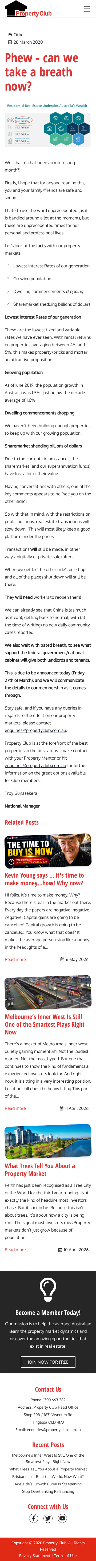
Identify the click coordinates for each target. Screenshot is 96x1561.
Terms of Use (65, 1555)
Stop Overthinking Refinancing (48, 1491)
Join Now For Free (48, 1362)
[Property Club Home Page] (28, 8)
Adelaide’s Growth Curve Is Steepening (48, 1484)
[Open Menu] (87, 9)
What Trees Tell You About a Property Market (48, 1469)
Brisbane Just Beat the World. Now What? (48, 1476)
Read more (15, 959)
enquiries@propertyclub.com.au (35, 730)
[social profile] (33, 1518)
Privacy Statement (34, 1555)
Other (19, 34)
